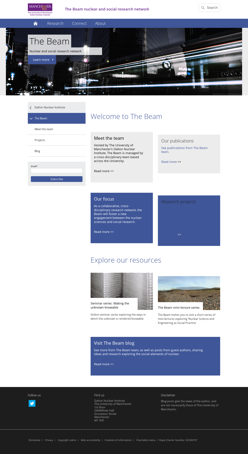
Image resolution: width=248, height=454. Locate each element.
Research (55, 23)
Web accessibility (90, 440)
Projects (40, 140)
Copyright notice (67, 440)
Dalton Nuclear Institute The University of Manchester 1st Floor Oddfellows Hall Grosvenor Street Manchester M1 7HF (113, 410)
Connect (79, 23)
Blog (37, 151)
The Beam (41, 118)
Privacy (49, 440)
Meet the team (44, 129)
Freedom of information (118, 440)
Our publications (177, 141)
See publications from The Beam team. (184, 150)
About (100, 23)
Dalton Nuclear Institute (50, 107)
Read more (169, 162)
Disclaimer (35, 440)
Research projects (178, 201)
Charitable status (146, 440)
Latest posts (35, 23)
